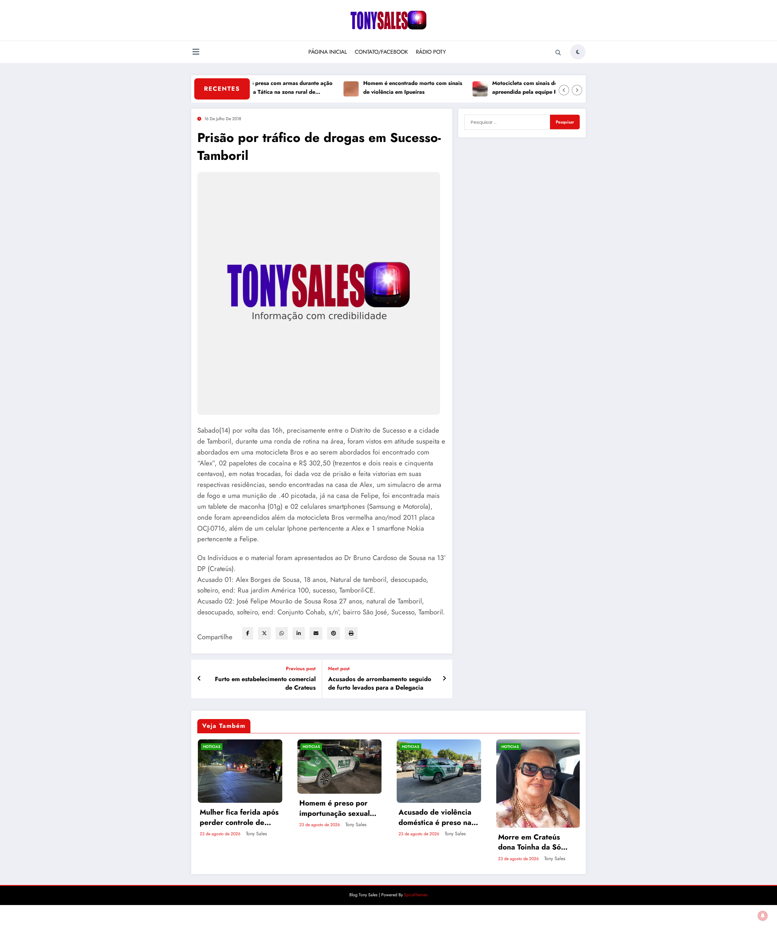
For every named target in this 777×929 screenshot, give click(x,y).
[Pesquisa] (558, 52)
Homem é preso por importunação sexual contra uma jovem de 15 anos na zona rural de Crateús (236, 808)
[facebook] (247, 633)
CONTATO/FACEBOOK (381, 52)
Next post (339, 668)
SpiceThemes (416, 895)
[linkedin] (299, 633)
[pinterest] (333, 633)
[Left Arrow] (564, 90)
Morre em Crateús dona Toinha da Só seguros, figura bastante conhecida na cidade (437, 842)
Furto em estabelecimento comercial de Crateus (265, 683)
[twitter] (264, 633)
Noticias (211, 746)
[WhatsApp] (282, 633)
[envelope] (316, 633)
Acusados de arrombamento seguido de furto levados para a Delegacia (379, 683)
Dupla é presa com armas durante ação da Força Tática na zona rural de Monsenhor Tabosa (254, 87)
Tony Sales (256, 824)
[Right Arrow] (577, 90)
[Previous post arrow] (199, 679)
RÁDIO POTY (431, 52)
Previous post (301, 668)
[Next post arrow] (444, 679)
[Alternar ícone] (195, 52)
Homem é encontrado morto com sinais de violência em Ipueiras (383, 87)
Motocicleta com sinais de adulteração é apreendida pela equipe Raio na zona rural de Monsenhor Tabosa (514, 87)
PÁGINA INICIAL (327, 52)
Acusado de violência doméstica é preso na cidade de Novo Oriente (335, 817)
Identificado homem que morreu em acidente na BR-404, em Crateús (533, 839)
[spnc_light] (577, 51)
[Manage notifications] (763, 916)
